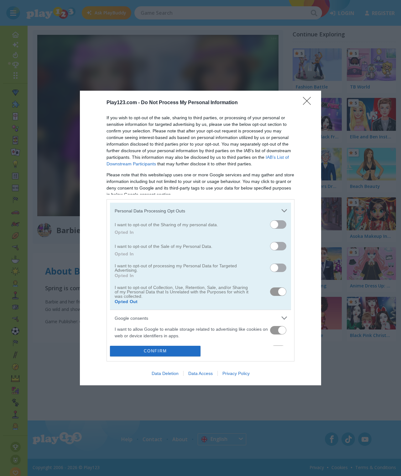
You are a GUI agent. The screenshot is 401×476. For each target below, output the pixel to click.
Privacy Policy (236, 373)
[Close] (309, 103)
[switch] (278, 224)
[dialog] (200, 238)
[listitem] (200, 210)
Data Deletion (165, 373)
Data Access (200, 373)
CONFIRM (155, 351)
